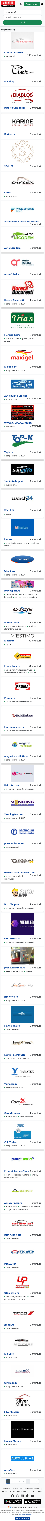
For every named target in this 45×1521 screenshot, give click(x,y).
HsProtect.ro (11, 785)
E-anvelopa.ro (12, 1025)
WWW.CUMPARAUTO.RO (18, 423)
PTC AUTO (10, 1263)
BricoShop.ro (11, 904)
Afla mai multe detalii (25, 1514)
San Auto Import (13, 481)
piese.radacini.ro (14, 843)
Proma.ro (9, 698)
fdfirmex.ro (11, 1382)
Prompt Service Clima (16, 1171)
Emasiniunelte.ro (14, 727)
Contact (32, 1491)
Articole (6, 1488)
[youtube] (32, 1496)
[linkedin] (22, 1496)
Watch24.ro (10, 510)
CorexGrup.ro (12, 1113)
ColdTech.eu (11, 1142)
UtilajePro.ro (11, 1292)
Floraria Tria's (12, 334)
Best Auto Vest (12, 1234)
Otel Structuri (12, 938)
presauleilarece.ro (14, 967)
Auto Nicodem (12, 247)
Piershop (9, 81)
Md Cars (9, 1353)
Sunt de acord (22, 1518)
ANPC (40, 1491)
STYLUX (8, 166)
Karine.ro (9, 134)
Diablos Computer (14, 107)
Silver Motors (11, 1411)
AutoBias (9, 1470)
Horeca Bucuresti (14, 300)
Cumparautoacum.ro (16, 52)
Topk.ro (8, 452)
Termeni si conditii (32, 1488)
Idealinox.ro (11, 571)
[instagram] (17, 1496)
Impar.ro (9, 1324)
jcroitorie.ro (11, 996)
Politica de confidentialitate (14, 1491)
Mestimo (9, 640)
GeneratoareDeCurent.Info (19, 872)
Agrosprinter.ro (13, 1202)
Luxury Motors (12, 1441)
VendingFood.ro (13, 814)
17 (33, 1481)
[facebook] (12, 1496)
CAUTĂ (22, 22)
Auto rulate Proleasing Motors (21, 221)
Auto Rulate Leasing (15, 395)
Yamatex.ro (11, 1083)
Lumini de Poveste (14, 1054)
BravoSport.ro (12, 590)
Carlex (8, 192)
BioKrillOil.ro (11, 622)
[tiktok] (27, 1496)
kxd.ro (8, 539)
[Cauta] (21, 4)
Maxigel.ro (10, 366)
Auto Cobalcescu (13, 274)
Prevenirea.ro (12, 666)
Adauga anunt (32, 4)
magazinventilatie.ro (16, 756)
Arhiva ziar (17, 1488)
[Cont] (42, 4)
